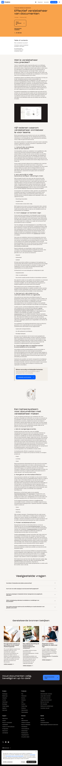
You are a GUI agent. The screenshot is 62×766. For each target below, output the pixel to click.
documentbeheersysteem (34, 526)
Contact (4, 720)
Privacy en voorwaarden (7, 722)
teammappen (32, 493)
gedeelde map (37, 233)
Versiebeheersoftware (32, 529)
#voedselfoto (55, 656)
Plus (22, 693)
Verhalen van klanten (25, 722)
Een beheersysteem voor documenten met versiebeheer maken (18, 50)
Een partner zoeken (25, 736)
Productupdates (24, 712)
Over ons (42, 718)
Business (23, 697)
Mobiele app (4, 695)
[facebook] (17, 33)
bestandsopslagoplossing (20, 493)
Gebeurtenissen (24, 720)
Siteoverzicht (5, 730)
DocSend (23, 704)
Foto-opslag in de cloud (45, 697)
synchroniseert (21, 534)
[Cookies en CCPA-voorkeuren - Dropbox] (19, 757)
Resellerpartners (24, 732)
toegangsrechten (18, 314)
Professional (23, 695)
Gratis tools (4, 710)
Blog (22, 718)
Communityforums (25, 728)
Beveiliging (4, 704)
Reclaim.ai (23, 708)
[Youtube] (8, 742)
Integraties (4, 697)
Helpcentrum (5, 718)
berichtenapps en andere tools (21, 246)
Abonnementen (24, 710)
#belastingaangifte (46, 656)
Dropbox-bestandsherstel (22, 187)
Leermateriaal (5, 732)
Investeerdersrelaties (45, 722)
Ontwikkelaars (24, 726)
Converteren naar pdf (45, 708)
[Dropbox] (6, 2)
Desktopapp (4, 693)
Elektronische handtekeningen (47, 706)
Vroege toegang (5, 706)
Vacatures (43, 720)
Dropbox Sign (24, 706)
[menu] (59, 2)
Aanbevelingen (24, 730)
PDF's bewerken (44, 704)
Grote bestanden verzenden (46, 693)
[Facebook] (6, 742)
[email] (21, 33)
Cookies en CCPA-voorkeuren (8, 726)
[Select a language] (35, 2)
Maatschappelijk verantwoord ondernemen (49, 724)
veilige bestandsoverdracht (46, 699)
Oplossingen (5, 701)
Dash (22, 701)
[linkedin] (19, 33)
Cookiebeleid (5, 724)
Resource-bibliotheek (25, 724)
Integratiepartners (25, 734)
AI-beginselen (5, 728)
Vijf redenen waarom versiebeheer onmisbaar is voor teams (21, 46)
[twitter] (15, 33)
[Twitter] (3, 742)
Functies (4, 699)
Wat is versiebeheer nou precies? (21, 42)
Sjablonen (4, 708)
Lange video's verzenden (46, 695)
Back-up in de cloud (45, 701)
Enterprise (23, 699)
